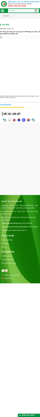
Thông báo (5, 243)
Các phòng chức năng (9, 263)
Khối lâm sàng (6, 256)
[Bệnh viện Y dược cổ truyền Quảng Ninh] (4, 4)
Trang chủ (6, 16)
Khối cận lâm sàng (8, 259)
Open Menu (2, 10)
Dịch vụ (4, 247)
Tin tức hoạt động (7, 240)
